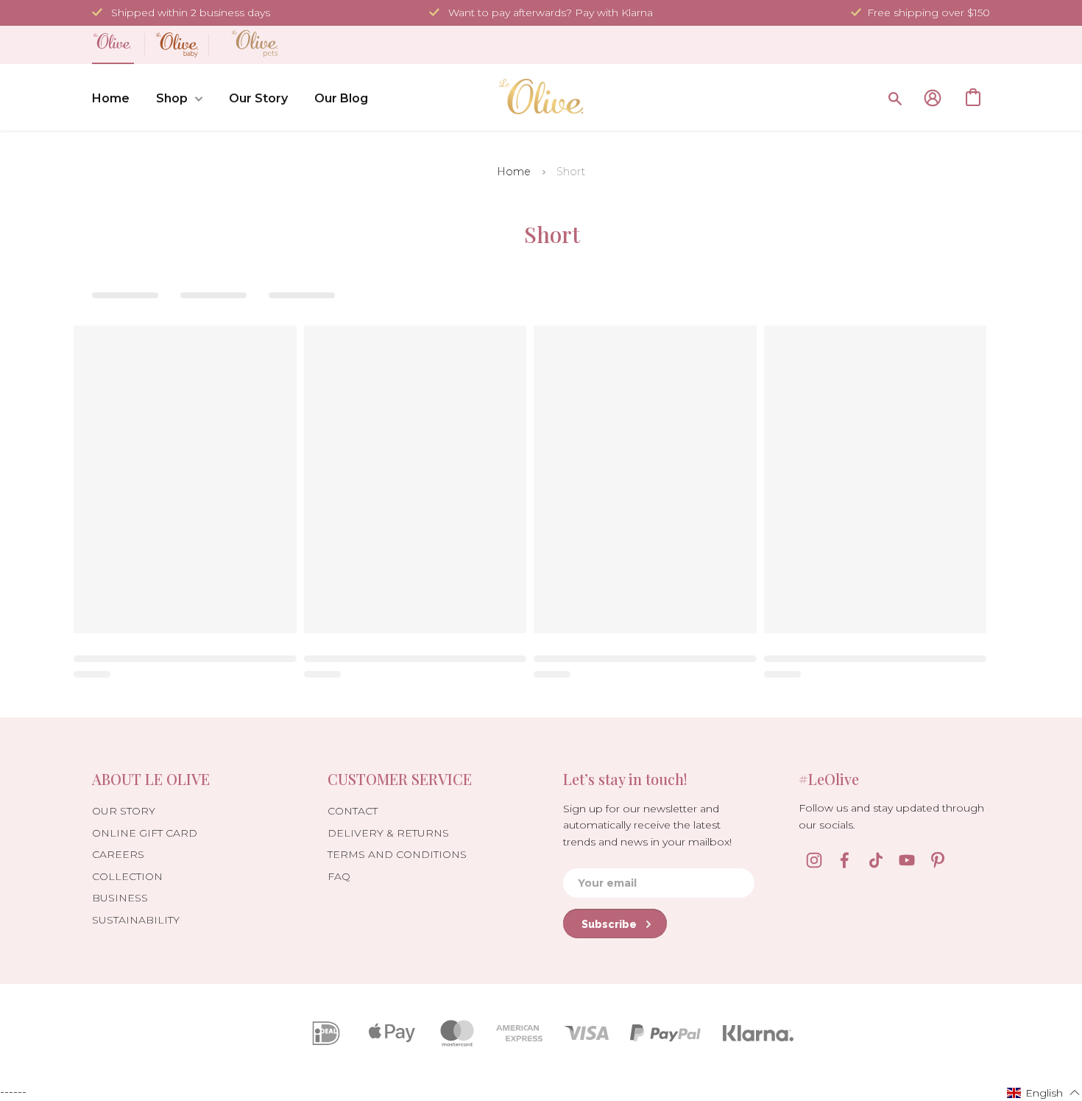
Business (120, 897)
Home (111, 98)
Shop (172, 98)
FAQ (339, 876)
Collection (127, 876)
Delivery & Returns (388, 833)
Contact (353, 810)
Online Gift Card (144, 833)
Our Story (258, 98)
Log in (932, 97)
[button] (1043, 1092)
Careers (118, 854)
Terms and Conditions (397, 854)
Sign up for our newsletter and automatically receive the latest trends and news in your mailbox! (647, 825)
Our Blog (341, 98)
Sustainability (136, 919)
